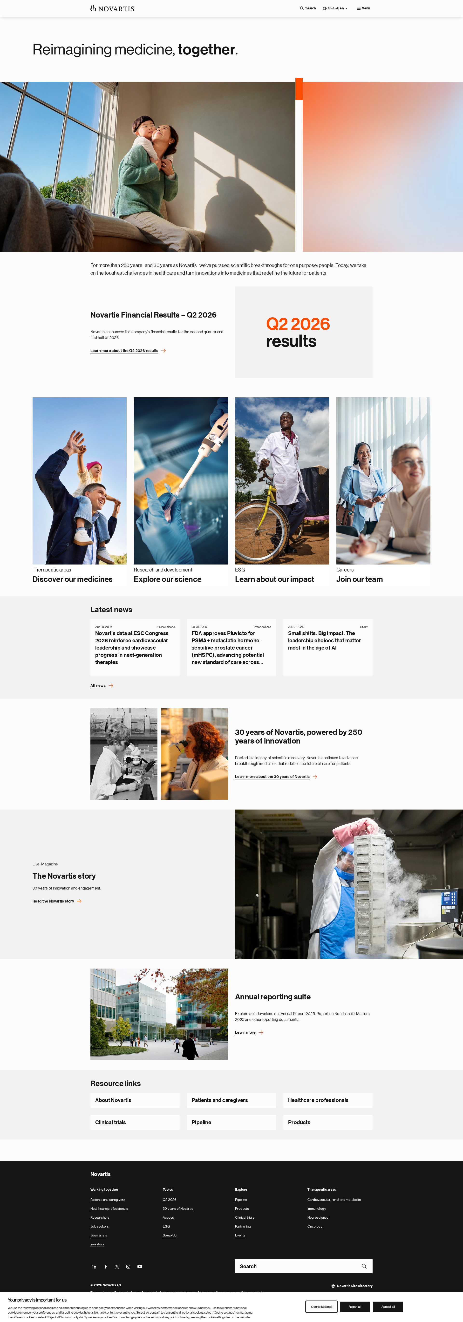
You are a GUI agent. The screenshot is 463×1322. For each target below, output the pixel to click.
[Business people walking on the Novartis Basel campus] (159, 1014)
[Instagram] (128, 1266)
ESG (166, 1226)
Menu (366, 8)
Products (299, 1122)
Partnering (243, 1226)
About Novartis (113, 1100)
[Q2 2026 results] (304, 332)
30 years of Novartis (178, 1208)
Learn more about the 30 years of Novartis (272, 777)
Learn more (245, 1033)
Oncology (314, 1226)
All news (98, 686)
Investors (97, 1244)
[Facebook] (105, 1266)
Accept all (388, 1306)
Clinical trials (110, 1122)
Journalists (98, 1235)
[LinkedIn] (94, 1266)
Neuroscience (317, 1217)
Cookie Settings (321, 1306)
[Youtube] (139, 1266)
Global (336, 8)
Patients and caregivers (220, 1100)
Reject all (355, 1306)
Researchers (99, 1217)
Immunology (316, 1208)
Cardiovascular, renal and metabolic (334, 1199)
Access (168, 1217)
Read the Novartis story (53, 901)
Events (240, 1235)
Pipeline (201, 1122)
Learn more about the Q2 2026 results (124, 350)
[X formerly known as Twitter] (117, 1266)
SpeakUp (170, 1235)
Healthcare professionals (318, 1100)
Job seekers (99, 1226)
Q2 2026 (170, 1199)
